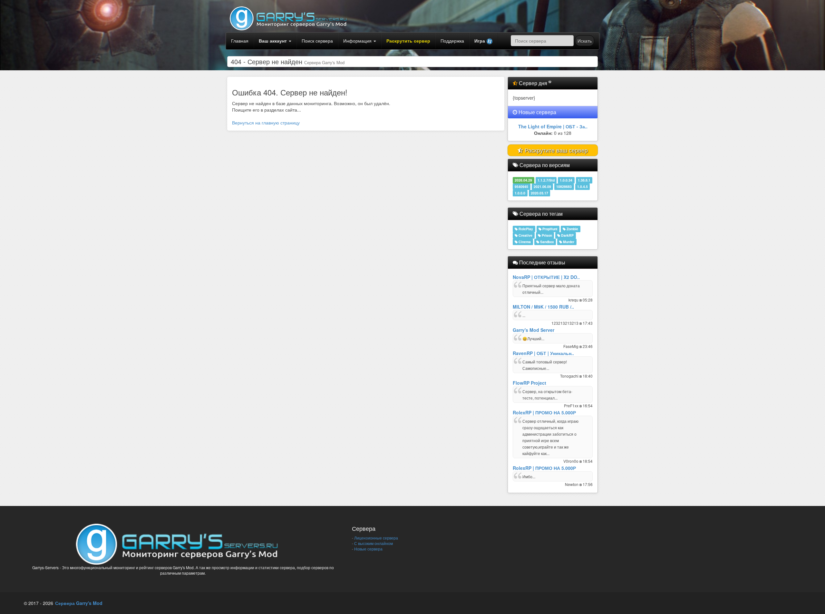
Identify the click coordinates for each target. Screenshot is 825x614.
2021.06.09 (542, 186)
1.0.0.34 (566, 180)
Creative (525, 235)
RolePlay (525, 228)
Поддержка (452, 40)
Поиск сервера (317, 40)
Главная (239, 40)
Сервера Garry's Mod (78, 603)
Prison (546, 235)
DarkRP (567, 235)
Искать (585, 40)
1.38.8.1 (584, 180)
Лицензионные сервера (375, 537)
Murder (568, 241)
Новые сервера (368, 548)
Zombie (572, 228)
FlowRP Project (529, 383)
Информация (358, 40)
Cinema (524, 241)
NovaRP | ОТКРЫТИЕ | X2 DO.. (546, 277)
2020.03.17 (539, 193)
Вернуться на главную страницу (266, 122)
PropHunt (549, 228)
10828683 (564, 186)
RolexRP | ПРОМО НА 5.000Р (544, 412)
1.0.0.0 (520, 193)
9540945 (521, 186)
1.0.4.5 (582, 186)
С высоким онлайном (373, 543)
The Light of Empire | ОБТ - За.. (552, 126)
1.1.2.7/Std (546, 180)
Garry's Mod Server (533, 330)
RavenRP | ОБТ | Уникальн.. (543, 353)
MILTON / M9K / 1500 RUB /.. (543, 306)
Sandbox (546, 241)
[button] (484, 41)
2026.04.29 (523, 180)
